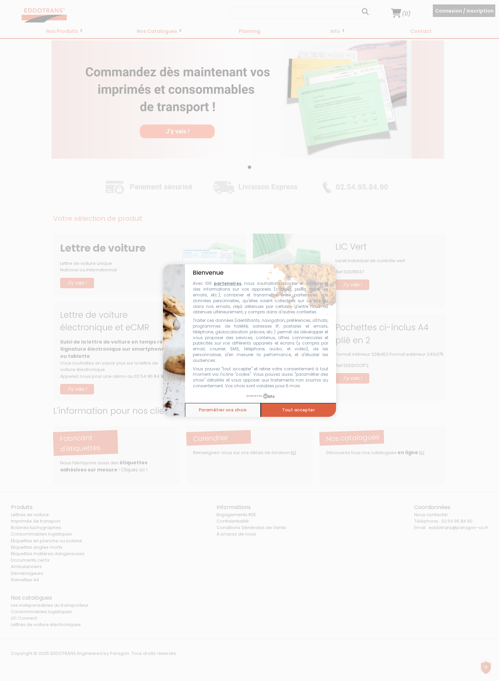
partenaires (227, 284)
